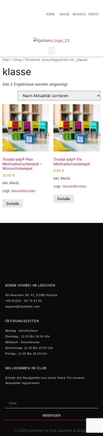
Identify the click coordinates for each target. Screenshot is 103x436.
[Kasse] (64, 4)
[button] (51, 51)
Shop (17, 60)
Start (6, 60)
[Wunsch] (79, 4)
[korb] (50, 4)
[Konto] (93, 4)
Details (12, 203)
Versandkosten (23, 191)
